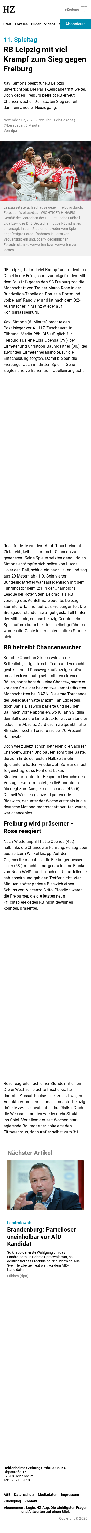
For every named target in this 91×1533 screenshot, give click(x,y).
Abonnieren (75, 24)
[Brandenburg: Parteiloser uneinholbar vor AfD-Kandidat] (45, 1186)
